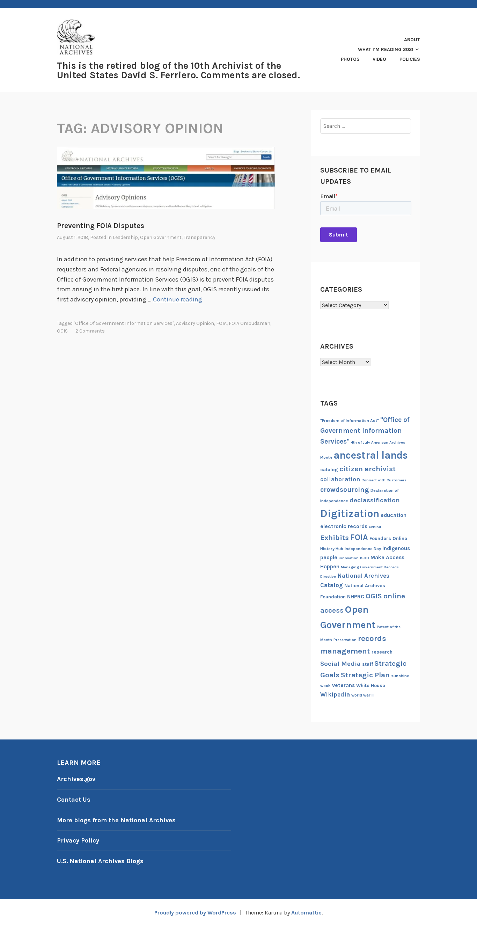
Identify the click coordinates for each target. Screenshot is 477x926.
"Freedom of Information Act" (349, 420)
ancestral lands (370, 455)
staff (367, 664)
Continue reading (177, 299)
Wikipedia (335, 694)
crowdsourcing (344, 490)
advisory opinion (195, 323)
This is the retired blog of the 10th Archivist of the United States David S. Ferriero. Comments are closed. (178, 70)
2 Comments (90, 331)
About (412, 40)
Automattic (306, 912)
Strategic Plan (365, 675)
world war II (362, 695)
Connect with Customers (383, 480)
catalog (329, 470)
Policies (409, 59)
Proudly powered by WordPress (195, 912)
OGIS (62, 331)
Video (379, 59)
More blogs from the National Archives (116, 820)
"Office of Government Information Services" (124, 323)
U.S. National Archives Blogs (100, 861)
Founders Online (388, 538)
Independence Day (363, 548)
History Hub (331, 548)
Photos (350, 59)
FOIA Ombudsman (249, 323)
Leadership (125, 237)
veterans (343, 685)
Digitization (349, 513)
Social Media (340, 664)
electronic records (343, 526)
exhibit (375, 527)
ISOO (364, 558)
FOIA (221, 323)
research (382, 652)
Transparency (199, 237)
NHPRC (355, 596)
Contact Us (73, 799)
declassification (375, 500)
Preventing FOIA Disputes (100, 225)
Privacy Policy (78, 840)
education (393, 515)
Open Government (161, 237)
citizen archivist (367, 469)
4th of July (360, 442)
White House (370, 685)
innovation (349, 558)
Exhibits (334, 537)
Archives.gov (76, 779)
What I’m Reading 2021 (385, 49)
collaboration (340, 479)
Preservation (345, 639)
